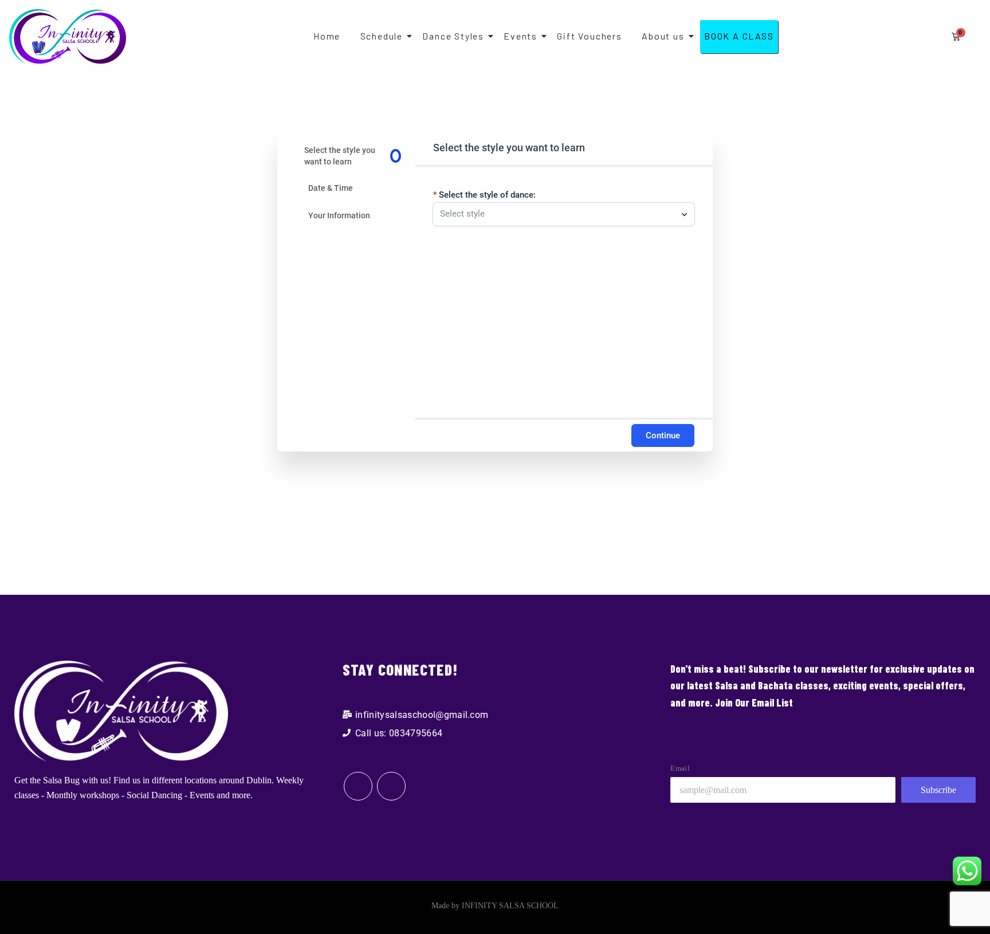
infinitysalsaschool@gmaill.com (346, 398)
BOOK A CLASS (739, 35)
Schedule (381, 35)
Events (520, 35)
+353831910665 (346, 385)
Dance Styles (453, 35)
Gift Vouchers (589, 35)
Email (680, 768)
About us (663, 35)
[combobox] (558, 214)
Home (326, 35)
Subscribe (938, 790)
